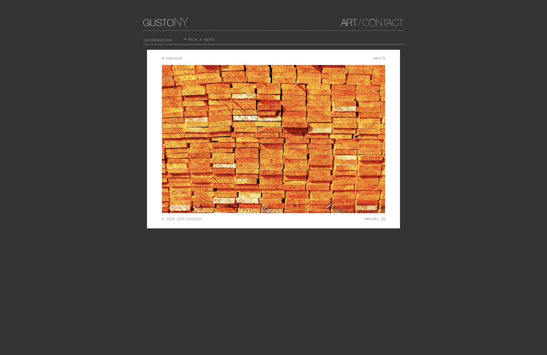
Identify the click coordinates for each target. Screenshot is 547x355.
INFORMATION (158, 40)
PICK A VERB (200, 40)
